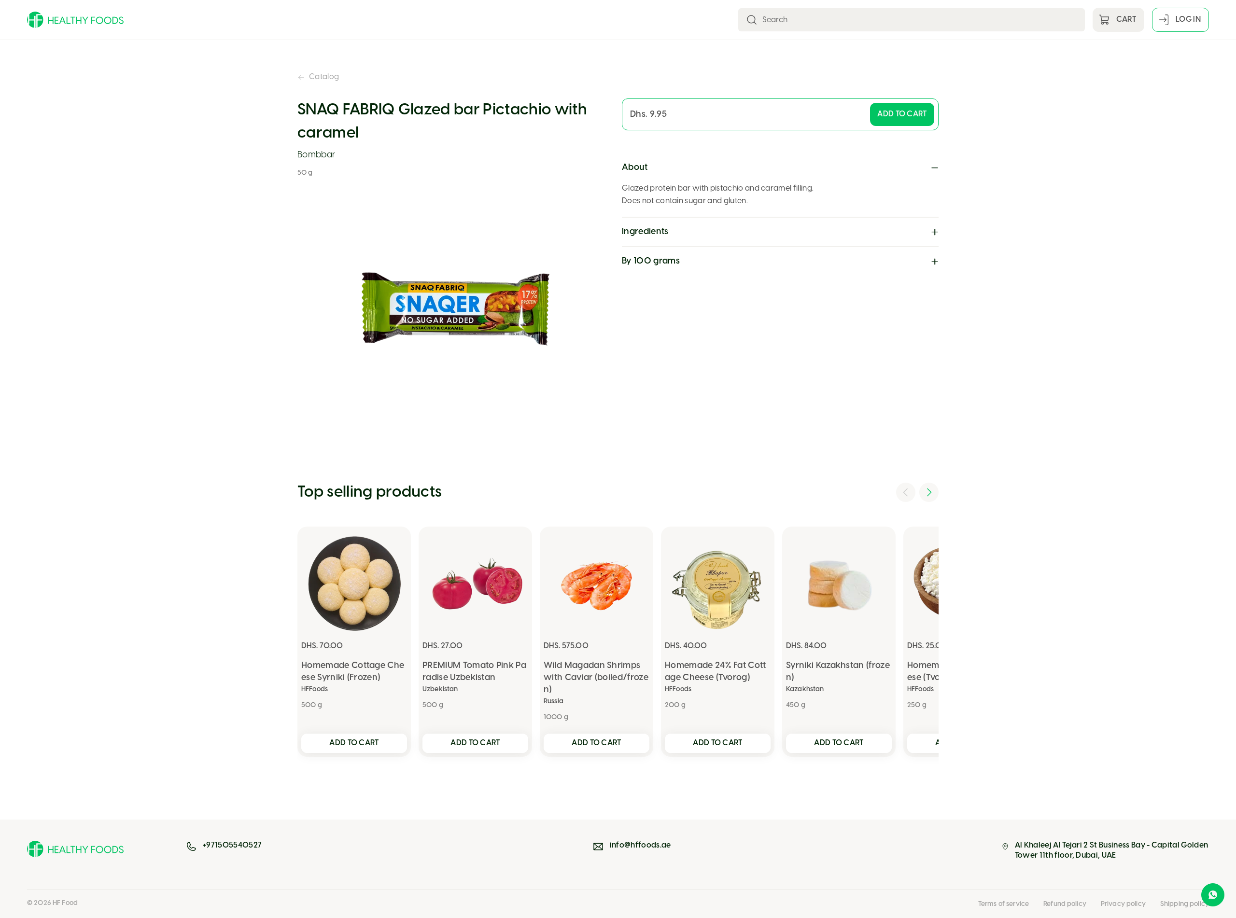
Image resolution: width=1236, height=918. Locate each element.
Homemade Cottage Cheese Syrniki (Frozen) (352, 671)
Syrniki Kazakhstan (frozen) (838, 671)
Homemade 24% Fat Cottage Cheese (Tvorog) (715, 671)
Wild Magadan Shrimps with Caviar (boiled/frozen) (596, 678)
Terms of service (1003, 904)
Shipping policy (1184, 904)
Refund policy (1064, 904)
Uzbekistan (440, 689)
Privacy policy (1123, 904)
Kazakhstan (805, 689)
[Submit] (752, 20)
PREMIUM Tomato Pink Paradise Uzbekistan (474, 671)
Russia (553, 701)
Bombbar (316, 155)
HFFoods (314, 689)
